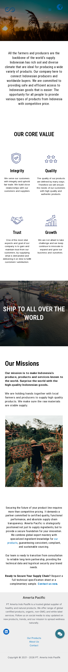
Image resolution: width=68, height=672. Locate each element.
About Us (34, 641)
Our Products (34, 638)
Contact (34, 645)
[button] (60, 632)
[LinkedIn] (6, 632)
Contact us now (47, 583)
